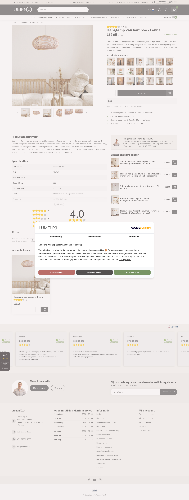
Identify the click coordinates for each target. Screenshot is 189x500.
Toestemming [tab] (55, 237)
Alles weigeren (56, 272)
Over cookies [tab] (94, 237)
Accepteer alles (132, 272)
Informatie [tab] (134, 237)
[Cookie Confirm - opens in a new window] (141, 227)
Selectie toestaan (94, 272)
